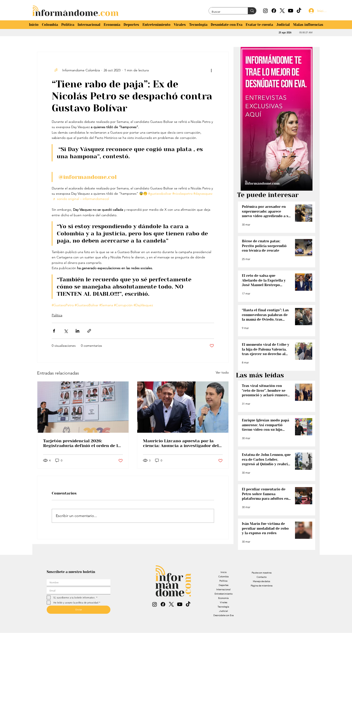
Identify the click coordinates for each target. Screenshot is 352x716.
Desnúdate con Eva (223, 615)
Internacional (223, 589)
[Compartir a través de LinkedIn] (77, 331)
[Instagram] (265, 11)
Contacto (261, 577)
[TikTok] (299, 11)
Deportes (223, 585)
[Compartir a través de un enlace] (89, 331)
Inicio (224, 572)
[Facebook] (274, 11)
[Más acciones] (211, 70)
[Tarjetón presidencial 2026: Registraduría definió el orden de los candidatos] (83, 407)
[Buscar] (252, 10)
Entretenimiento (224, 593)
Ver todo (222, 372)
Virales (223, 602)
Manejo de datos (261, 581)
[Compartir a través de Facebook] (54, 331)
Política (57, 315)
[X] (282, 11)
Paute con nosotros (262, 572)
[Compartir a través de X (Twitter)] (65, 331)
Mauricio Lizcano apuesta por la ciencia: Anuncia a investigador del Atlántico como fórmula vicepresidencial (181, 443)
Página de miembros (262, 585)
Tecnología (223, 606)
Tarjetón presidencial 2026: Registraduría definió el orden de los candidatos (83, 443)
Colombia (223, 576)
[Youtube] (291, 11)
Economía (223, 598)
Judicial (223, 611)
